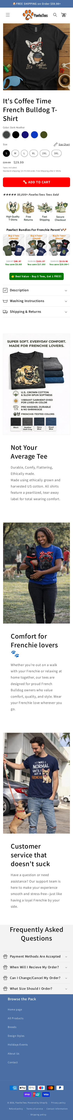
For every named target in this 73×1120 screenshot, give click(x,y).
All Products (15, 1018)
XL (33, 153)
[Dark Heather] (6, 134)
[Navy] (25, 134)
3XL (56, 153)
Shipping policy (38, 1114)
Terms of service (34, 1108)
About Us (13, 1053)
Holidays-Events (18, 1044)
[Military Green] (43, 134)
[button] (8, 15)
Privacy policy (58, 1102)
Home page (15, 1009)
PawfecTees (21, 1102)
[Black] (15, 134)
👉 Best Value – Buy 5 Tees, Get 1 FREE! (36, 276)
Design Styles (16, 1036)
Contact (13, 1062)
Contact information (57, 1108)
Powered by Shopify (38, 1102)
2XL (44, 153)
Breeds (12, 1027)
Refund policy (16, 1108)
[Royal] (34, 134)
